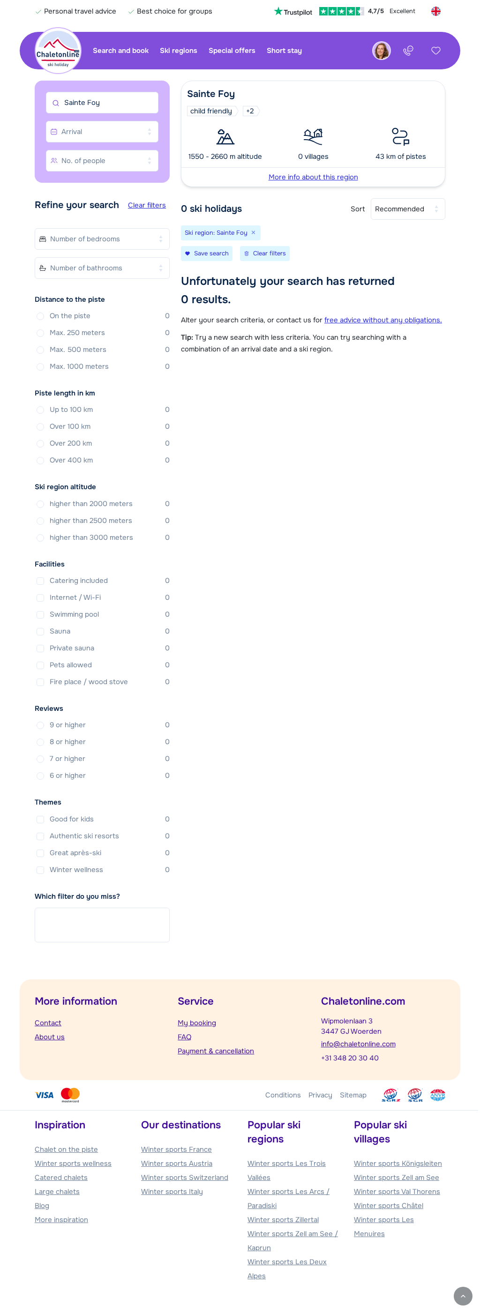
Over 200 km (110, 443)
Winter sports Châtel (388, 1205)
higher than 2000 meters (110, 503)
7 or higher (110, 758)
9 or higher (110, 725)
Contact (48, 1023)
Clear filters (147, 205)
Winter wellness (110, 869)
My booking (197, 1023)
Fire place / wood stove (110, 681)
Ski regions (178, 50)
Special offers (232, 50)
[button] (313, 134)
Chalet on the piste (66, 1149)
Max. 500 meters (110, 349)
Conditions (283, 1095)
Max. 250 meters (110, 332)
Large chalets (57, 1191)
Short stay (284, 50)
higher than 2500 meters (110, 520)
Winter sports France (176, 1149)
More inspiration (61, 1219)
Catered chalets (61, 1177)
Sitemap (353, 1095)
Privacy (320, 1095)
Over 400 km (110, 460)
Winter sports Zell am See (396, 1177)
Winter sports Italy (172, 1191)
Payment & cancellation (216, 1051)
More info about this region (313, 177)
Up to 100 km (110, 409)
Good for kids (110, 819)
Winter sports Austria (176, 1163)
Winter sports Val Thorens (397, 1191)
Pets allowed (110, 665)
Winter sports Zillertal (283, 1219)
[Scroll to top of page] (463, 1296)
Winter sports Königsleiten (398, 1163)
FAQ (184, 1037)
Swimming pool (110, 614)
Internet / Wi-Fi (110, 597)
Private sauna (110, 648)
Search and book (121, 50)
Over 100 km (110, 426)
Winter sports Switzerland (184, 1177)
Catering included (110, 580)
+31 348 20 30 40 (350, 1058)
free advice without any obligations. (383, 320)
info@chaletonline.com (358, 1044)
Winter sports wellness (73, 1163)
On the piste (110, 316)
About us (50, 1037)
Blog (42, 1205)
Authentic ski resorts (110, 836)
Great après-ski (110, 853)
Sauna (110, 631)
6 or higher (110, 775)
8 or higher (110, 741)
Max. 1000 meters (110, 366)
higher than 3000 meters (110, 537)
